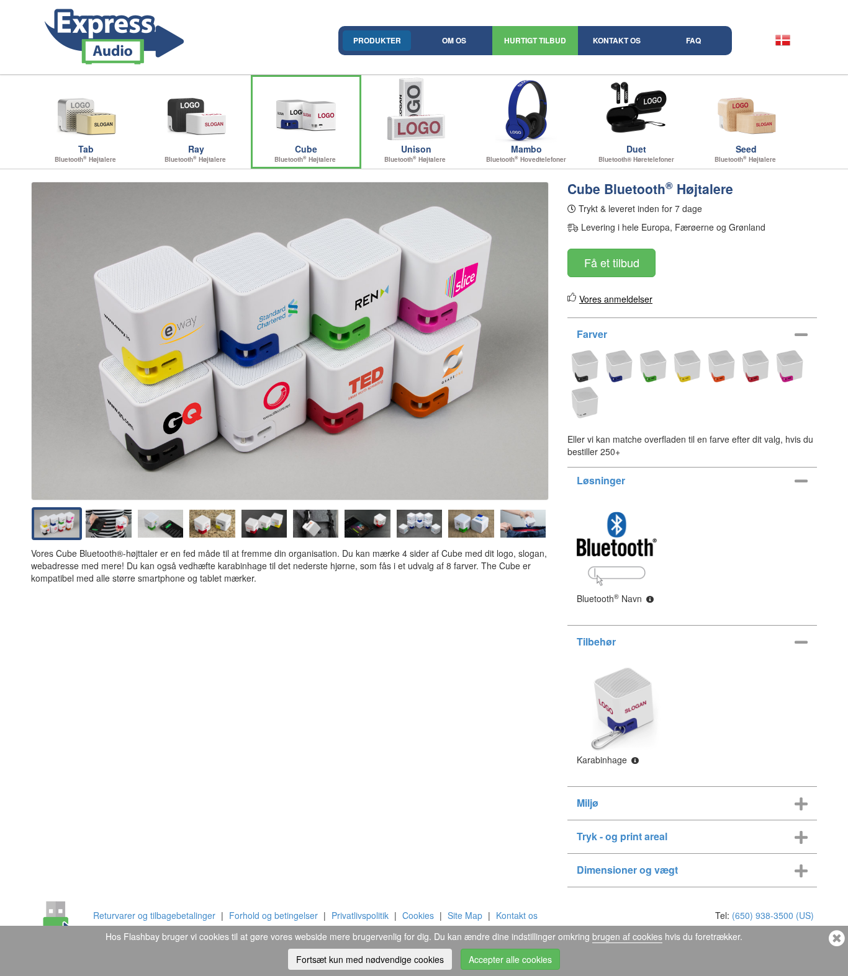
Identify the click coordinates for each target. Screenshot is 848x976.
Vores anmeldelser (615, 299)
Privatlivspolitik (360, 915)
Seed (746, 153)
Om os (454, 40)
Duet (636, 153)
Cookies (418, 915)
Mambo (526, 153)
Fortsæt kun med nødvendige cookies (370, 959)
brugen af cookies (627, 936)
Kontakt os (617, 40)
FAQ (693, 40)
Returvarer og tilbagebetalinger (154, 915)
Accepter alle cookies (510, 959)
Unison (416, 153)
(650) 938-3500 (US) (773, 915)
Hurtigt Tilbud (535, 40)
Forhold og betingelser (273, 915)
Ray (196, 153)
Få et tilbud (611, 262)
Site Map (465, 915)
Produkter (377, 40)
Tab (86, 153)
